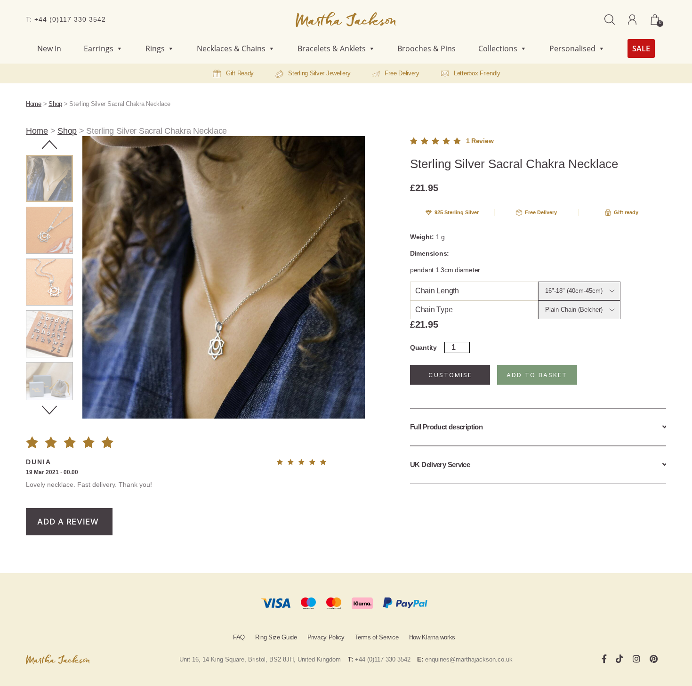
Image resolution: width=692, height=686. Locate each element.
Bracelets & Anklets (332, 48)
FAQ (239, 637)
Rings (155, 48)
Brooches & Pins (426, 48)
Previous (49, 144)
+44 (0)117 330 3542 (70, 19)
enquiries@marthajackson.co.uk (469, 659)
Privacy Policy (326, 637)
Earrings (98, 48)
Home (33, 103)
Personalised (572, 48)
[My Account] (632, 19)
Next (49, 410)
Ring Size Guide (276, 637)
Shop (55, 103)
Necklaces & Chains (231, 48)
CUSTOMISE (450, 375)
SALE (641, 48)
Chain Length (437, 291)
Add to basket (537, 375)
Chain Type (433, 310)
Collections (497, 48)
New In (49, 48)
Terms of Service (377, 637)
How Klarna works (432, 637)
